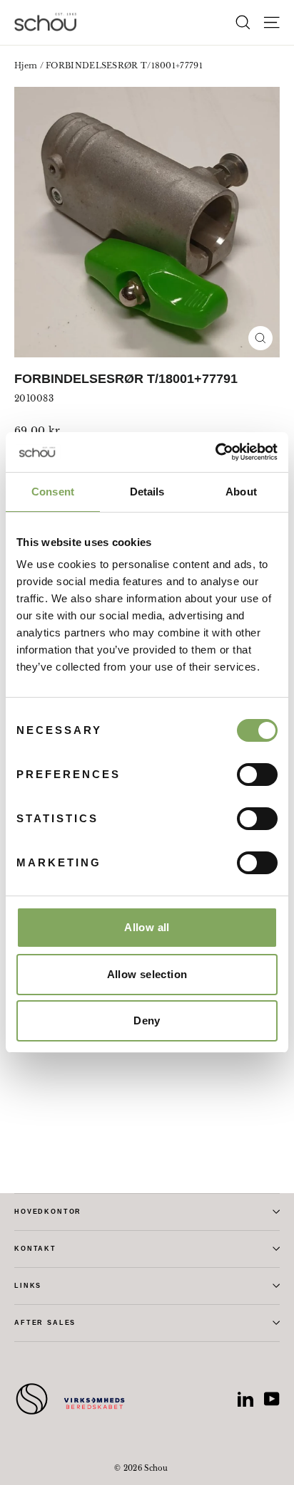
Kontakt (35, 1248)
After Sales (45, 1322)
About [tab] (241, 492)
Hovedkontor (47, 1211)
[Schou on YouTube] (272, 1399)
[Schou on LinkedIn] (245, 1399)
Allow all (146, 927)
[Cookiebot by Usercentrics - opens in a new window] (215, 452)
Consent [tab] (52, 492)
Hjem (25, 65)
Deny (147, 1020)
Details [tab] (147, 492)
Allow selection (147, 974)
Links (27, 1285)
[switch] (257, 774)
